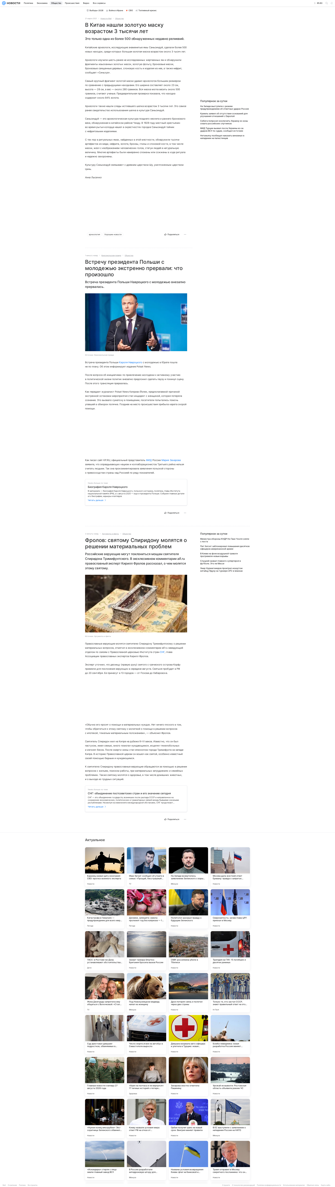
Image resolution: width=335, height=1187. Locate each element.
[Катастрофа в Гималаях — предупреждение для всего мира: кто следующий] (104, 909)
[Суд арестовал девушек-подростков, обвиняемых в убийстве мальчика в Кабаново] (104, 1034)
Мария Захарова (171, 460)
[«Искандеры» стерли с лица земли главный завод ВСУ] (104, 1160)
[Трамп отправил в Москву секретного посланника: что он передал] (230, 1160)
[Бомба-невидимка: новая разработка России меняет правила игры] (230, 1034)
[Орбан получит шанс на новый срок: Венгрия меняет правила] (188, 1118)
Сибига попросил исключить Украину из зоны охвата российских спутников (224, 122)
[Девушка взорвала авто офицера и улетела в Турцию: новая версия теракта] (188, 1034)
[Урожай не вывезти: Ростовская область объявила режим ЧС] (230, 1076)
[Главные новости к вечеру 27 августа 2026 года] (104, 1076)
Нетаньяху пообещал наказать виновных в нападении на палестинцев (222, 136)
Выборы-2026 (96, 10)
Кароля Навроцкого (130, 362)
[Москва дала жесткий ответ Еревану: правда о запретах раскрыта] (230, 867)
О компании (12, 1185)
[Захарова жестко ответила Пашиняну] (188, 1076)
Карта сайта (325, 1185)
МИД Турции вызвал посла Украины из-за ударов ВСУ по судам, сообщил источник (221, 129)
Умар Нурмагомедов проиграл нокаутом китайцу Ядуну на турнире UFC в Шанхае (221, 569)
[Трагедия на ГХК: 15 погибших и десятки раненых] (230, 950)
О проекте (226, 1185)
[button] (136, 322)
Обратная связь (313, 1185)
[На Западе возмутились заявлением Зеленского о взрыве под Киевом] (188, 867)
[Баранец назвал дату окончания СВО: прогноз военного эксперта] (104, 867)
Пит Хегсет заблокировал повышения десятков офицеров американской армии (225, 547)
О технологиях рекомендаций (243, 1185)
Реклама (22, 1185)
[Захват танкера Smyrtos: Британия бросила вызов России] (146, 950)
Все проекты (32, 1185)
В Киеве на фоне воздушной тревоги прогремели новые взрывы (219, 554)
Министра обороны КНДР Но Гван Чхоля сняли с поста (224, 540)
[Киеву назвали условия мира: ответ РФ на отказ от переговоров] (146, 1118)
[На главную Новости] (13, 3)
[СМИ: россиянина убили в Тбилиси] (188, 950)
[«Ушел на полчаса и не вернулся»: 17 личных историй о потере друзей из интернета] (146, 1076)
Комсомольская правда (112, 255)
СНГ (162, 652)
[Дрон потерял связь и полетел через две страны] (188, 992)
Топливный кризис (147, 10)
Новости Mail (105, 18)
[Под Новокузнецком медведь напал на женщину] (146, 992)
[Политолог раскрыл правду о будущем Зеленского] (188, 909)
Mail (4, 1185)
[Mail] (4, 3)
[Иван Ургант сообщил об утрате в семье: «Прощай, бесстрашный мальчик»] (146, 867)
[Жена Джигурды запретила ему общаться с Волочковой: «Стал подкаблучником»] (104, 992)
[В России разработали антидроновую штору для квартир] (146, 1160)
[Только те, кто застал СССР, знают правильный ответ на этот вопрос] (230, 992)
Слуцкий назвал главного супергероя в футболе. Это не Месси (220, 562)
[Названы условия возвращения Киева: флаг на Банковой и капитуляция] (188, 1160)
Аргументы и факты (110, 534)
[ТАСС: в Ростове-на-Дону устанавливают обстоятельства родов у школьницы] (104, 950)
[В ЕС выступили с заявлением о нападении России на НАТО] (230, 1118)
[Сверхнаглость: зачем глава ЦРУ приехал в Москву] (230, 909)
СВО (131, 10)
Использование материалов (294, 1185)
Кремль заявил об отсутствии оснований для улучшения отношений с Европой (224, 114)
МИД (149, 460)
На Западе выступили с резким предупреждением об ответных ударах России (224, 107)
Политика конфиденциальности (269, 1185)
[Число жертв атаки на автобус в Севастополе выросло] (146, 1034)
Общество (119, 18)
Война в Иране (116, 10)
